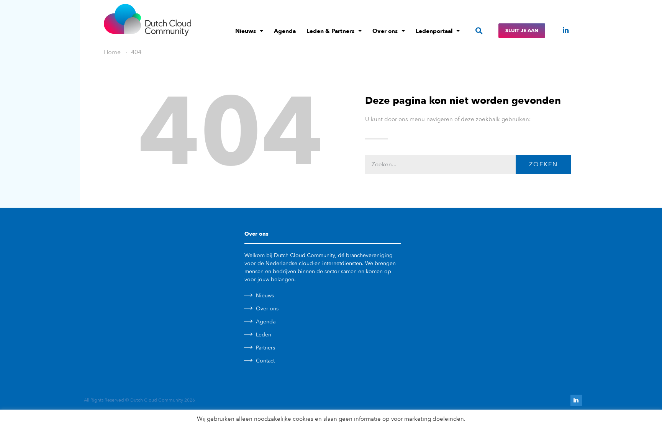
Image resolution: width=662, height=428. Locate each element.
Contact (265, 360)
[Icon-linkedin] (565, 30)
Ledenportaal (434, 31)
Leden (263, 334)
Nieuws (245, 31)
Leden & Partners (330, 31)
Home (112, 52)
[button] (479, 31)
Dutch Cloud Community (156, 400)
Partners (265, 347)
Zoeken (543, 164)
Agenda (285, 31)
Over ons (385, 31)
